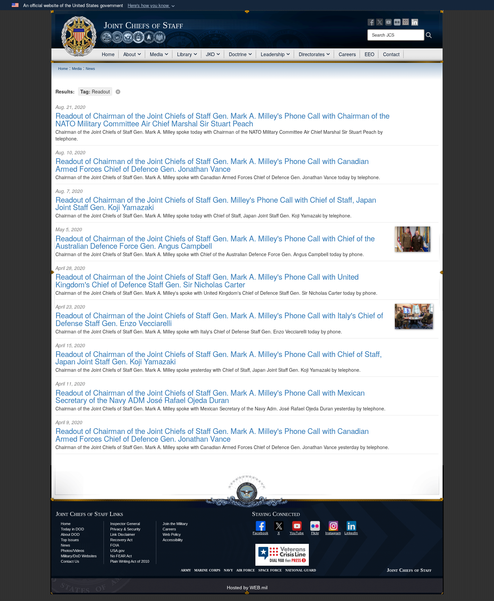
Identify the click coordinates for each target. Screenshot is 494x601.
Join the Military (175, 524)
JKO (210, 54)
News (65, 545)
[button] (152, 5)
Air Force (245, 570)
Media (156, 54)
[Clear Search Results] (247, 91)
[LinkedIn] (414, 21)
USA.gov (117, 551)
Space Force (270, 570)
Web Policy (172, 534)
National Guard (300, 570)
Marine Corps (207, 570)
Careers (347, 54)
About (129, 54)
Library (184, 54)
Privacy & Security (125, 529)
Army (186, 570)
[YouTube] (388, 21)
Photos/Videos (72, 551)
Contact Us (70, 561)
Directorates (312, 54)
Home (108, 54)
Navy (228, 570)
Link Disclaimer (122, 534)
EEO (369, 54)
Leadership (273, 54)
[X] (379, 21)
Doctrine (238, 54)
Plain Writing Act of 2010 (129, 561)
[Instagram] (406, 21)
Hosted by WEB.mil (247, 587)
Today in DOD (72, 529)
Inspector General (125, 524)
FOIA (114, 545)
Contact (391, 54)
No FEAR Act (121, 556)
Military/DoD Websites (79, 556)
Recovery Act (121, 540)
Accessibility (173, 540)
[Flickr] (397, 21)
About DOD (70, 534)
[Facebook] (371, 21)
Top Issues (70, 540)
